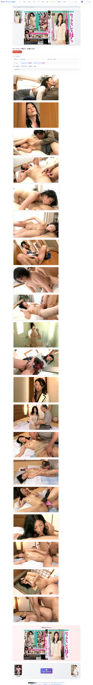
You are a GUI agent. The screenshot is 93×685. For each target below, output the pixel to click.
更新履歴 (45, 684)
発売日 (60, 1)
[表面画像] (18, 17)
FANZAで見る (18, 51)
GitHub (63, 682)
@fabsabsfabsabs (57, 684)
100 (43, 1)
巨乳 (47, 1)
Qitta (53, 682)
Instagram (59, 682)
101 (34, 1)
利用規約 (32, 684)
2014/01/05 (22, 59)
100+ (29, 1)
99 (24, 1)
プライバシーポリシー (39, 684)
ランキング (54, 1)
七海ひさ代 (18, 56)
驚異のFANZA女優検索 (8, 2)
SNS (65, 1)
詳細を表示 (17, 69)
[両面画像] (49, 27)
